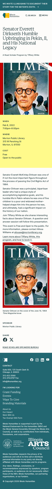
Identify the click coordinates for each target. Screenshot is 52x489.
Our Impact (8, 412)
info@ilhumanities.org (12, 381)
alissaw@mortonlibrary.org (28, 232)
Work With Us (8, 415)
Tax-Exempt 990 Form (12, 418)
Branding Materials (14, 403)
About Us (7, 409)
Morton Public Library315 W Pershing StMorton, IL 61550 (14, 141)
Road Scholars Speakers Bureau (21, 347)
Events (7, 395)
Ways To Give (11, 399)
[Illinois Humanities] (11, 15)
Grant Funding (12, 392)
